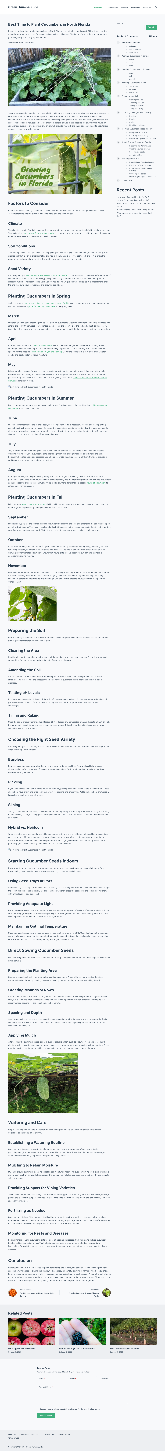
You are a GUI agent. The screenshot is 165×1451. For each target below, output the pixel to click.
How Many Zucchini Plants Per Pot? (133, 197)
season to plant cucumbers (34, 504)
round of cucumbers (96, 483)
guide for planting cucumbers (41, 306)
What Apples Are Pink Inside (21, 1348)
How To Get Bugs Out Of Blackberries (77, 1348)
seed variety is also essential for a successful (46, 275)
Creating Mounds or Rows (139, 149)
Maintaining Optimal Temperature (142, 138)
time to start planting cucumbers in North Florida (46, 303)
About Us (147, 7)
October (132, 89)
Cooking (124, 7)
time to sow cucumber (42, 345)
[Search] (156, 7)
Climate (132, 46)
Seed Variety (134, 52)
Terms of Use (13, 1438)
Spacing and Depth (137, 152)
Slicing (132, 122)
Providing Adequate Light (139, 135)
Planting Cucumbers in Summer (136, 69)
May (131, 66)
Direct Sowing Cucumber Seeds (136, 142)
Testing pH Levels (136, 106)
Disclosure (36, 1435)
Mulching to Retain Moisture (140, 165)
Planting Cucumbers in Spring (135, 56)
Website (104, 1378)
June (131, 73)
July (131, 76)
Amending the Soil (136, 103)
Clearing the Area (136, 100)
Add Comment (46, 1387)
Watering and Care (130, 158)
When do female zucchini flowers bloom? (135, 210)
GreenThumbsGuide (23, 7)
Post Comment (46, 1416)
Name (42, 1378)
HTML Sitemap (49, 1435)
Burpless (132, 116)
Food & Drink (113, 7)
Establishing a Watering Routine (141, 162)
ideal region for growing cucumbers (40, 233)
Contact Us (135, 7)
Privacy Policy (64, 1435)
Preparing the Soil (130, 96)
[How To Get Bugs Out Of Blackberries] (82, 1331)
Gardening (98, 7)
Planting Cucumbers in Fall (134, 82)
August (132, 79)
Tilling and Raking (136, 109)
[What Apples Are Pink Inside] (31, 1331)
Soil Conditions (135, 49)
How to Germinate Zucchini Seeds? (133, 200)
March (131, 60)
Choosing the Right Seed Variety (136, 112)
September (133, 86)
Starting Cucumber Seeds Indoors (137, 129)
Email (73, 1378)
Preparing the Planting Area (140, 146)
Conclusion (127, 180)
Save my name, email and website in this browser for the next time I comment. (70, 1409)
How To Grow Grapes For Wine (124, 1348)
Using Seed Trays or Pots (139, 132)
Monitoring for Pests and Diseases (142, 177)
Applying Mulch (135, 155)
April (131, 63)
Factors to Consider (131, 42)
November (133, 92)
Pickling (132, 119)
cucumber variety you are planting (46, 352)
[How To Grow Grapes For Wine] (133, 1331)
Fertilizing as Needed (137, 174)
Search (120, 23)
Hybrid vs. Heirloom (137, 125)
